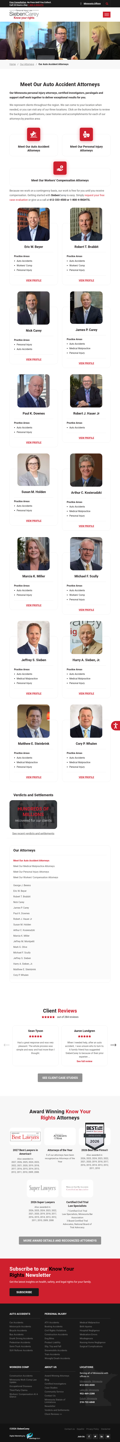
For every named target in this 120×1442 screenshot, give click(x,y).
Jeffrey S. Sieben (22, 958)
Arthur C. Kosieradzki (24, 930)
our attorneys (27, 64)
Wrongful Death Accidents (57, 1358)
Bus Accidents (17, 1334)
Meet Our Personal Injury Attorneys (31, 871)
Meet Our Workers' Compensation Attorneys (35, 877)
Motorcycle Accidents (20, 1326)
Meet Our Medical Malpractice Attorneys (34, 866)
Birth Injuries (86, 1326)
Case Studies (51, 1388)
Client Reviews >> (53, 1414)
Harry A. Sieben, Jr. (23, 963)
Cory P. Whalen (21, 975)
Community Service (54, 1392)
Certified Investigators (55, 1384)
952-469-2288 (87, 1393)
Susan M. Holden (22, 924)
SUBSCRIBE (24, 1292)
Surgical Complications (91, 1346)
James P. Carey (21, 907)
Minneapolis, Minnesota (91, 1381)
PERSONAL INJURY (56, 1313)
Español (80, 1429)
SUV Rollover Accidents (21, 1350)
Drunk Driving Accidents (21, 1338)
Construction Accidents (56, 1334)
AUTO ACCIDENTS (20, 1313)
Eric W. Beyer (19, 891)
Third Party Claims (19, 1390)
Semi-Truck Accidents (20, 1346)
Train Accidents (52, 1354)
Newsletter (50, 1406)
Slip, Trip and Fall (53, 1346)
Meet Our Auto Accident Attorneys (31, 860)
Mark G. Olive (20, 947)
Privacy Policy (92, 1429)
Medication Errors (88, 1334)
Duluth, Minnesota (88, 1398)
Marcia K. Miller (21, 935)
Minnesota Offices (92, 3)
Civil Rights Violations (55, 1330)
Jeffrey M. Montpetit (23, 941)
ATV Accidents (52, 1322)
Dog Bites (49, 1338)
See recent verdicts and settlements (33, 833)
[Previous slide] (7, 1045)
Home (13, 64)
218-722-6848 (87, 1402)
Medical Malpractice (90, 1322)
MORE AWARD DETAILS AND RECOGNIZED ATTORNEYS (60, 1240)
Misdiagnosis (86, 1338)
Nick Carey (18, 902)
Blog (47, 1380)
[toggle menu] (107, 14)
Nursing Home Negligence (93, 1342)
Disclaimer (105, 1429)
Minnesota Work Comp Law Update (23, 1381)
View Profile (33, 280)
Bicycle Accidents (18, 1330)
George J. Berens (22, 885)
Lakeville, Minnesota (89, 1390)
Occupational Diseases (21, 1386)
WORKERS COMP (19, 1367)
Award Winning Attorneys (57, 1376)
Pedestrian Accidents (20, 1342)
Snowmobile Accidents (56, 1350)
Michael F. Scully (22, 952)
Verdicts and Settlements (57, 1410)
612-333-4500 (87, 1385)
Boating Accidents (53, 1326)
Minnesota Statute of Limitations (55, 1401)
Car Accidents (16, 1322)
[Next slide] (113, 1045)
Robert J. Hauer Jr (22, 919)
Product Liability (52, 1342)
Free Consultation (18, 2)
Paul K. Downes (21, 913)
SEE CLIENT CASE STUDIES (60, 1078)
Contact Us (50, 1396)
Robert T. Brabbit (21, 896)
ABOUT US (50, 1367)
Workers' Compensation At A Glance (24, 1395)
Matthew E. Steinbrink (24, 969)
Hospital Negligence (90, 1330)
